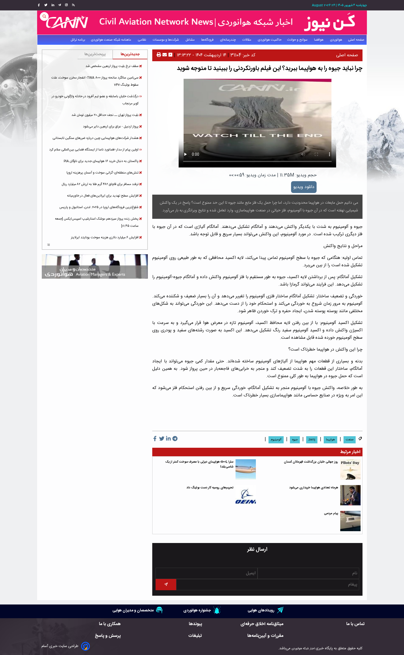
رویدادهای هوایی (261, 610)
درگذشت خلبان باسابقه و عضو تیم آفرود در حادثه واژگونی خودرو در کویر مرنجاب (95, 100)
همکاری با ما (110, 624)
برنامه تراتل (78, 40)
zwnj (311, 439)
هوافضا (319, 40)
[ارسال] (164, 55)
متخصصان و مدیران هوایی (133, 610)
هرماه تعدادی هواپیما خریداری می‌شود (313, 487)
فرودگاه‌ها (207, 40)
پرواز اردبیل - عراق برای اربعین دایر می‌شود (111, 126)
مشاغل (190, 40)
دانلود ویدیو (303, 187)
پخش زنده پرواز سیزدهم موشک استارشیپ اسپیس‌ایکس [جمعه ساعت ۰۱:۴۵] (97, 222)
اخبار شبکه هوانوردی (303, 648)
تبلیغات (195, 636)
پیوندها (195, 624)
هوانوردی (336, 40)
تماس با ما (355, 624)
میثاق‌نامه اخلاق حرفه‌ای (261, 624)
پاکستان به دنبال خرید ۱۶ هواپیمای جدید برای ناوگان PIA (101, 161)
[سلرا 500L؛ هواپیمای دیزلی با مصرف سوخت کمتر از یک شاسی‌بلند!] (246, 469)
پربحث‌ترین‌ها (95, 54)
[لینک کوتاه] (170, 55)
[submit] (166, 584)
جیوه (295, 439)
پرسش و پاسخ (108, 636)
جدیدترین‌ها (130, 54)
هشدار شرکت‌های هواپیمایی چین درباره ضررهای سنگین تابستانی (95, 138)
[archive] (48, 245)
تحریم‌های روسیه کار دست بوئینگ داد (210, 487)
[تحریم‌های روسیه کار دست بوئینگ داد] (246, 495)
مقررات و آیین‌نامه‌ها (265, 636)
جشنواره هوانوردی (197, 610)
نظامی (142, 40)
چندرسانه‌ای (228, 40)
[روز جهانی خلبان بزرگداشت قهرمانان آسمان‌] (350, 469)
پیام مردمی (331, 513)
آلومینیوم (276, 439)
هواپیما (330, 439)
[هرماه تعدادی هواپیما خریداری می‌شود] (350, 495)
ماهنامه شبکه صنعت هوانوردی (111, 40)
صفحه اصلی (356, 40)
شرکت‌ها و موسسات (166, 40)
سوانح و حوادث (297, 40)
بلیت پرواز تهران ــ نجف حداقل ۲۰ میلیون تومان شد (105, 115)
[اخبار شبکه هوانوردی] (202, 22)
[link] (72, 5)
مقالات (247, 40)
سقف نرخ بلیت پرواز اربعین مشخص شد (112, 66)
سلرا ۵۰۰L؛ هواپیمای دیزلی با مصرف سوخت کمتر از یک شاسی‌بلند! (199, 464)
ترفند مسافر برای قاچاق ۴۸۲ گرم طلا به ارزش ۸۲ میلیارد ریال (100, 184)
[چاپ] (159, 55)
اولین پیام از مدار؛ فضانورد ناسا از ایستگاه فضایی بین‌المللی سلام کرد (94, 149)
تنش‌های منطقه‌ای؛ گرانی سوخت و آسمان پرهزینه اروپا (103, 172)
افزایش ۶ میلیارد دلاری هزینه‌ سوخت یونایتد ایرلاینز (105, 237)
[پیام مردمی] (350, 521)
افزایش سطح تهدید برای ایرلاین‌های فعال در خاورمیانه (103, 195)
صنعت (349, 439)
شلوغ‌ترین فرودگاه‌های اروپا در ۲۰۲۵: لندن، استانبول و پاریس (99, 207)
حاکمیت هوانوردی (269, 40)
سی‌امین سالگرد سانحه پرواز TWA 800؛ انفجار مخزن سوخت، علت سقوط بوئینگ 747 (95, 81)
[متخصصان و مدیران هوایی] (95, 266)
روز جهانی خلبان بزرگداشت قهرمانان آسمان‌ (311, 461)
